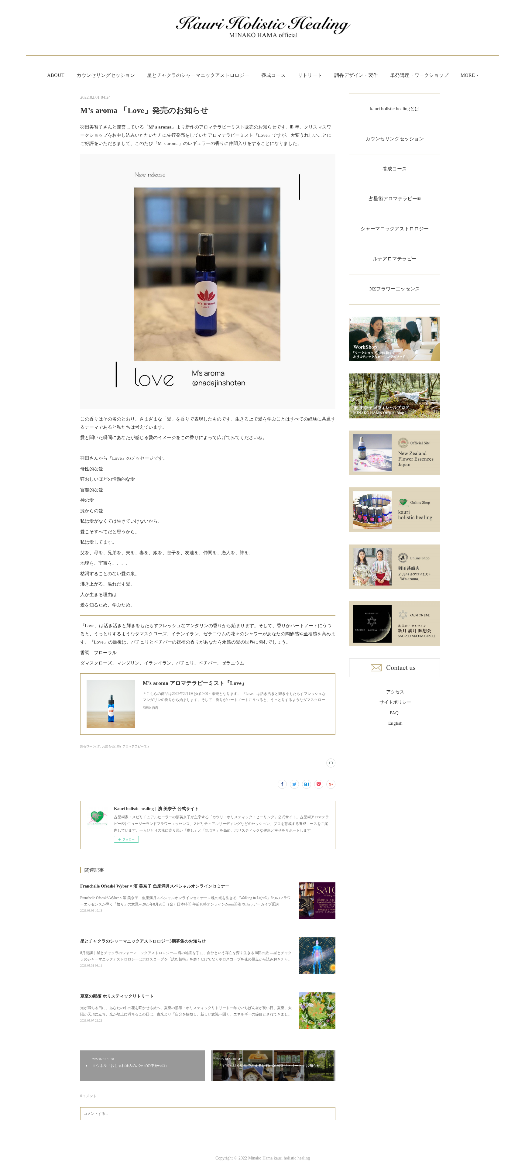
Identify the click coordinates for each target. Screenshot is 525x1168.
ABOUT (55, 75)
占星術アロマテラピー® (395, 198)
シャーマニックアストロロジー (395, 228)
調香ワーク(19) (90, 746)
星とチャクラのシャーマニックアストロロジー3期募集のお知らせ (143, 941)
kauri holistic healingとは (395, 108)
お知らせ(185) (111, 746)
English (395, 723)
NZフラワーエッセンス (394, 288)
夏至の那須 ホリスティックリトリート (117, 996)
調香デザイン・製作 (356, 75)
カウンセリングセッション (106, 75)
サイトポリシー (395, 702)
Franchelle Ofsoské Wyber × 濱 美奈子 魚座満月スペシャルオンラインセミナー (154, 886)
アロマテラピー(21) (135, 746)
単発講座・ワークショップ (419, 75)
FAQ (394, 712)
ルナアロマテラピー (395, 258)
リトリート (310, 75)
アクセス (395, 691)
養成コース (273, 75)
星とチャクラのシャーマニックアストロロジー (198, 75)
